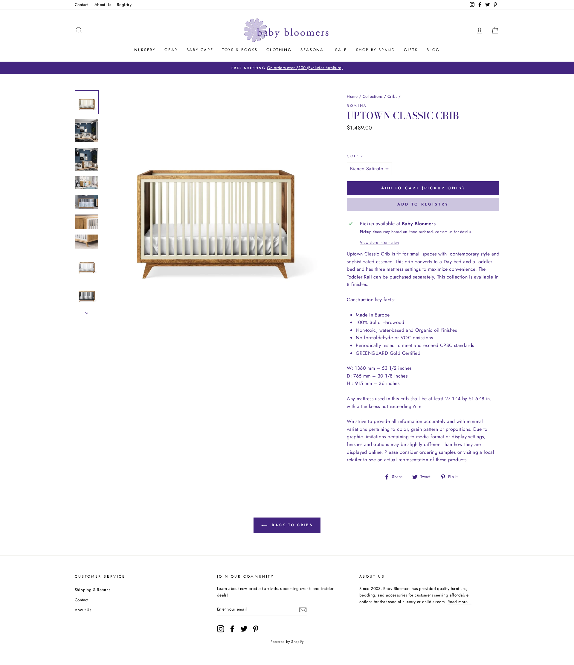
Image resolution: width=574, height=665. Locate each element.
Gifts (411, 50)
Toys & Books (239, 50)
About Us (102, 4)
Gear (170, 50)
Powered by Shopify (287, 641)
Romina (357, 105)
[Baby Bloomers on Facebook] (232, 628)
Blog (433, 50)
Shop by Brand (375, 50)
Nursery (144, 50)
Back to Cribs (291, 525)
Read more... (459, 602)
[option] (287, 68)
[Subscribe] (303, 610)
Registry (124, 4)
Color (355, 156)
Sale (341, 50)
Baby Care (200, 50)
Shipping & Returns (92, 590)
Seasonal (313, 50)
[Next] (87, 311)
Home (352, 96)
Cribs (392, 96)
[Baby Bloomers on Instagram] (220, 628)
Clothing (278, 50)
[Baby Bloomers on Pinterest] (255, 628)
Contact (81, 4)
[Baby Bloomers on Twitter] (244, 628)
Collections (372, 96)
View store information (379, 242)
